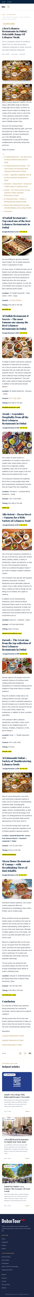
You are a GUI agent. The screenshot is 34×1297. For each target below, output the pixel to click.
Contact (9, 1)
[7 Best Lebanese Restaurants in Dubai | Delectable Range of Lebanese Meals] (17, 92)
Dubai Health (5, 1260)
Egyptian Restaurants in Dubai (12, 1040)
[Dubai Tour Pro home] (3, 7)
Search (4, 1248)
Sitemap (4, 1287)
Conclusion (8, 211)
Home (3, 14)
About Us (4, 1278)
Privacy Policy (6, 1284)
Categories (5, 1242)
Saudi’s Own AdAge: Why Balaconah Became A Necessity (17, 1095)
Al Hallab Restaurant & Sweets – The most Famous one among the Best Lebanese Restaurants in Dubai (17, 168)
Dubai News (5, 1263)
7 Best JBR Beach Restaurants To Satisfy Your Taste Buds (16, 1140)
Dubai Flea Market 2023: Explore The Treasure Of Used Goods (17, 1188)
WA (30, 1053)
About (3, 1)
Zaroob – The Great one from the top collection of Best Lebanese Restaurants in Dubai (17, 192)
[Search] (8, 7)
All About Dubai (11, 14)
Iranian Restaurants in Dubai (12, 1045)
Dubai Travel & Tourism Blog (10, 1266)
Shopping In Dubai (7, 1270)
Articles (4, 1245)
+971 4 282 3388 (14, 398)
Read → (28, 1111)
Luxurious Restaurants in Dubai (13, 1036)
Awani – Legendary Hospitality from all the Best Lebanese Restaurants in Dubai (17, 177)
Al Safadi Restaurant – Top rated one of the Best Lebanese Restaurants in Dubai (18, 159)
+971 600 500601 (15, 300)
